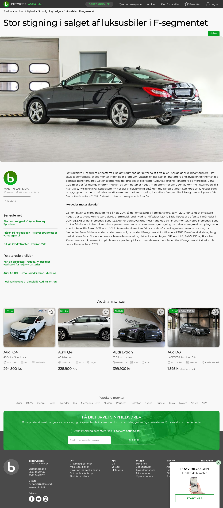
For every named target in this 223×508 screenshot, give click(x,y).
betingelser (133, 431)
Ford (52, 403)
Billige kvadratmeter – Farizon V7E (24, 244)
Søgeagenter (143, 466)
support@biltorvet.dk (41, 483)
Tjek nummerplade (131, 4)
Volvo (194, 403)
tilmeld (134, 440)
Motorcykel (118, 470)
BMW (29, 403)
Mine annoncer (144, 473)
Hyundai (64, 403)
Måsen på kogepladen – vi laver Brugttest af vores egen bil (30, 234)
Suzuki (161, 403)
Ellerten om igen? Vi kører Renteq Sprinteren (24, 223)
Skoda (148, 403)
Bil (113, 463)
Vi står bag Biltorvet (81, 463)
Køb (114, 460)
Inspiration (207, 460)
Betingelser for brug (81, 473)
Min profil (141, 463)
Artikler (151, 4)
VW (204, 403)
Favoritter (194, 4)
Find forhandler (170, 4)
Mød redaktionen (80, 466)
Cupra (41, 403)
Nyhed (31, 11)
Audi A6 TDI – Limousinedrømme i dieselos (29, 273)
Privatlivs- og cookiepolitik (85, 470)
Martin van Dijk (16, 188)
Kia (75, 403)
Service (171, 460)
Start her (195, 498)
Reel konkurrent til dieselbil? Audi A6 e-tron (30, 281)
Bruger (140, 460)
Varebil (116, 466)
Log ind (215, 4)
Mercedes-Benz (90, 403)
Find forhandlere (79, 476)
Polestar (136, 403)
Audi (19, 403)
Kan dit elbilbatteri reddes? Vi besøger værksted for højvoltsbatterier (26, 263)
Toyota (183, 403)
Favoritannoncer (145, 470)
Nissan (108, 403)
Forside (7, 11)
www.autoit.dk (37, 487)
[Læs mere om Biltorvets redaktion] (30, 178)
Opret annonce (99, 4)
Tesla (172, 403)
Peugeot (121, 403)
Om (72, 460)
